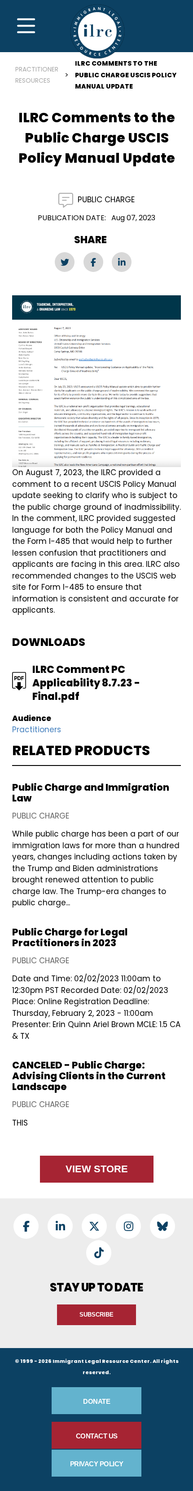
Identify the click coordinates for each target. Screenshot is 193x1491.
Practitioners (36, 729)
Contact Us (97, 1436)
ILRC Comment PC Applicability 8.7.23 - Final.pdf (86, 683)
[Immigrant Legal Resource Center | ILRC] (97, 31)
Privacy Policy (96, 1464)
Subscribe (96, 1314)
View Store (97, 1169)
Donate (96, 1401)
